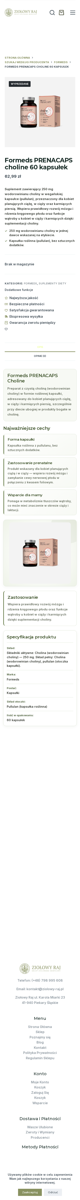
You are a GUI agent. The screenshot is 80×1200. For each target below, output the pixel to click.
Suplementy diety (52, 283)
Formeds (30, 283)
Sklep (40, 1032)
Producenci (40, 1137)
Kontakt (40, 1048)
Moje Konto (40, 1082)
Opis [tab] (40, 347)
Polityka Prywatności (40, 1053)
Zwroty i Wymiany (40, 1132)
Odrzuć (53, 1192)
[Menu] (72, 12)
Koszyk (40, 1087)
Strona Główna (40, 1027)
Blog (40, 1042)
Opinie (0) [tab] (40, 356)
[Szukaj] (52, 12)
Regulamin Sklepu (40, 1058)
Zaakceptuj (30, 1192)
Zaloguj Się (40, 1093)
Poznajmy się (40, 1037)
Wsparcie (40, 1103)
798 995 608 (52, 980)
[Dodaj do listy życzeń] (6, 328)
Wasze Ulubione (40, 1127)
